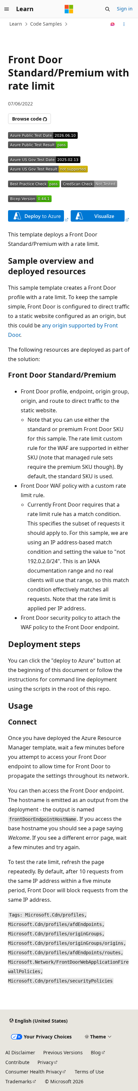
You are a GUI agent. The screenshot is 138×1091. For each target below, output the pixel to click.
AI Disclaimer (20, 1052)
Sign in (125, 8)
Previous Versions (63, 1052)
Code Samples (46, 24)
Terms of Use (89, 1071)
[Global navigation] (6, 9)
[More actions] (124, 24)
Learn (15, 24)
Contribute (17, 1062)
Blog (96, 1052)
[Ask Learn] (112, 24)
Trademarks (18, 1081)
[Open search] (107, 9)
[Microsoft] (69, 9)
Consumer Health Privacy (33, 1071)
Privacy (45, 1062)
